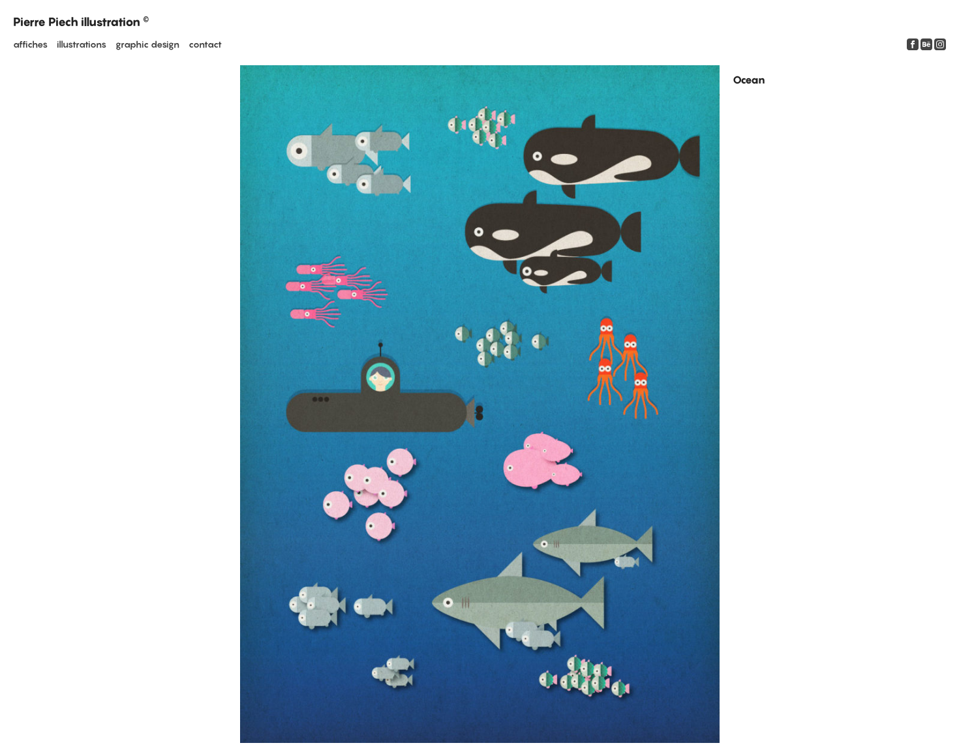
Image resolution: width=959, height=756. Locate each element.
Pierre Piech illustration (81, 22)
